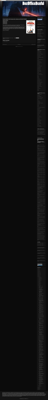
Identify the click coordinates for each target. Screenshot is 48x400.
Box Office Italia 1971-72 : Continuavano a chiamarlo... (40, 205)
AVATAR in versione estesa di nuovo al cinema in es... (41, 345)
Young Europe (38, 88)
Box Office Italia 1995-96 (41, 321)
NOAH (38, 58)
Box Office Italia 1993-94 (41, 335)
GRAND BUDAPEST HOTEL (40, 57)
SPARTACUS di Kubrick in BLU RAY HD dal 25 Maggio (41, 374)
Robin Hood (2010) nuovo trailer (41, 343)
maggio (39, 283)
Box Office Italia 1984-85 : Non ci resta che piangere (40, 187)
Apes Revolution (39, 55)
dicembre (40, 277)
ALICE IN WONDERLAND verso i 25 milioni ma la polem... (41, 323)
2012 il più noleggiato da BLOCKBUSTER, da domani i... (41, 312)
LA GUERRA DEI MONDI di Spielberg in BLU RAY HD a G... (41, 354)
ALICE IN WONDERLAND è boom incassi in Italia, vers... (41, 362)
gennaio (40, 386)
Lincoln (38, 90)
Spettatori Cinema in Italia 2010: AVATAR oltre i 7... (41, 325)
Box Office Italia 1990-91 (41, 338)
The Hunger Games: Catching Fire (41, 107)
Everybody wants (39, 40)
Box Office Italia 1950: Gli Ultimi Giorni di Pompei (40, 233)
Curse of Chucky (39, 111)
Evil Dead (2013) (39, 125)
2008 (38, 388)
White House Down (39, 73)
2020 (38, 268)
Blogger (27, 398)
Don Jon (38, 106)
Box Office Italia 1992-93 (41, 336)
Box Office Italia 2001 (41, 298)
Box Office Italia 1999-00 (41, 315)
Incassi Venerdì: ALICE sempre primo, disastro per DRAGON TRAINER (15, 19)
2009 (38, 387)
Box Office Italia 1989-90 (41, 339)
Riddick (38, 76)
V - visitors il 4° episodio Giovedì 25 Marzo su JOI (41, 327)
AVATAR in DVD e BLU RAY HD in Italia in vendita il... (41, 329)
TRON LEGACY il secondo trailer (40, 356)
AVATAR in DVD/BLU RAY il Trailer (41, 287)
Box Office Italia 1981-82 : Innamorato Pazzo (40, 191)
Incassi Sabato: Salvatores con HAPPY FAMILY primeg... (40, 292)
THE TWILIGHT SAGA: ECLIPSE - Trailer (41, 349)
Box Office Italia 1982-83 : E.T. (40, 190)
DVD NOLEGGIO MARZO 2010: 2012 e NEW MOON (41, 367)
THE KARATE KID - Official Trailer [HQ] (41, 346)
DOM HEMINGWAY (39, 96)
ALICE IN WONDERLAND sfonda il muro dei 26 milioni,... (41, 319)
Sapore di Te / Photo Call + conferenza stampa (40, 30)
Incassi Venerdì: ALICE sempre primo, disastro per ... (41, 294)
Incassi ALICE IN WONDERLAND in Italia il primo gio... (41, 378)
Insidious (38, 124)
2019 (38, 269)
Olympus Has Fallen (39, 86)
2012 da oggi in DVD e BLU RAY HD (41, 304)
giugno (39, 282)
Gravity (38, 72)
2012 (38, 274)
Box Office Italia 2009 (41, 313)
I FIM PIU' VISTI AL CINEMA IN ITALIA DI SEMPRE (40, 24)
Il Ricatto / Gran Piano (39, 98)
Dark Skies (38, 109)
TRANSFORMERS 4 (39, 94)
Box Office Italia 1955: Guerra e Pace (41, 227)
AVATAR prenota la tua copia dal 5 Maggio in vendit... (41, 296)
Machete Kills (38, 108)
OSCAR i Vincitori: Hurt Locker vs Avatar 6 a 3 (41, 359)
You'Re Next (38, 112)
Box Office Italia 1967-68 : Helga (40, 210)
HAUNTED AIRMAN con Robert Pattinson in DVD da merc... (41, 365)
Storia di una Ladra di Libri (40, 97)
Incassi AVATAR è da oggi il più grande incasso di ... (41, 382)
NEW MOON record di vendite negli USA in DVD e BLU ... (41, 306)
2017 (38, 270)
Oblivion (38, 87)
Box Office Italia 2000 (41, 299)
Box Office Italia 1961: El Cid (40, 219)
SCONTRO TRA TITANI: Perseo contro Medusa (41, 303)
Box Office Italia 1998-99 (41, 316)
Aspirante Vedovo (39, 70)
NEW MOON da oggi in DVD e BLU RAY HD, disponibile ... (41, 301)
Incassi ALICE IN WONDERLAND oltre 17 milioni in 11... (41, 334)
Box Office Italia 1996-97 (41, 320)
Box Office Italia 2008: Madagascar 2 (41, 152)
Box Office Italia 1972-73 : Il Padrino (41, 203)
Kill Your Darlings (39, 71)
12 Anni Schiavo (39, 61)
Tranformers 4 (38, 56)
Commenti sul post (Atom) (20, 46)
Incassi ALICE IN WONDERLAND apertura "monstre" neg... (41, 370)
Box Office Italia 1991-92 (41, 337)
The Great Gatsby (39, 123)
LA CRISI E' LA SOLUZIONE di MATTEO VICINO (40, 33)
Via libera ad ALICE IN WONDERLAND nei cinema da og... (41, 380)
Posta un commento (5, 41)
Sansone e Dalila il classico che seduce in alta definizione (40, 132)
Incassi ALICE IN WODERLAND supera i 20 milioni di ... (41, 332)
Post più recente (5, 44)
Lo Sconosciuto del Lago (40, 74)
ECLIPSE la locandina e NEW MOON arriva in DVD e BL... (41, 308)
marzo (39, 285)
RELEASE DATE (39, 34)
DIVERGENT (38, 95)
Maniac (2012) (38, 121)
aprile (39, 284)
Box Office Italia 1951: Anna (40, 232)
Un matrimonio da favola (40, 59)
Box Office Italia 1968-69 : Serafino (41, 209)
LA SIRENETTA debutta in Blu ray (40, 131)
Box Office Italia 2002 (41, 297)
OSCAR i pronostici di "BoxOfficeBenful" (41, 363)
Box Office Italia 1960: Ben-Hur (40, 220)
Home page (19, 44)
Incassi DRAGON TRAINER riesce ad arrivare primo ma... (41, 289)
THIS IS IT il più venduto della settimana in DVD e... (41, 351)
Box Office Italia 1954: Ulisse (40, 228)
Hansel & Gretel (39, 85)
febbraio (40, 385)
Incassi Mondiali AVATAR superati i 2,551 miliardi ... (41, 384)
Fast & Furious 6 (39, 122)
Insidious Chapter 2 (39, 110)
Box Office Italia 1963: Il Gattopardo (41, 216)
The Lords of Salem (39, 126)
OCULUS (38, 60)
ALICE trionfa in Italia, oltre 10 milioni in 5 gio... (41, 358)
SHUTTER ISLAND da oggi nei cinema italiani (41, 372)
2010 (38, 276)
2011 (38, 275)
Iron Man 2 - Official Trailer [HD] (41, 347)
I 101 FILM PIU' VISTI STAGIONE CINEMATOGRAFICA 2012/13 (40, 247)
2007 (38, 389)
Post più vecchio (33, 44)
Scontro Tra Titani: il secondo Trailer (41, 352)
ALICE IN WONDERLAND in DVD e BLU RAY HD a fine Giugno (41, 341)
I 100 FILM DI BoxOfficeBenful (40, 255)
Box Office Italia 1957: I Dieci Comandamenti (40, 224)
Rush (38, 75)
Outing (38, 89)
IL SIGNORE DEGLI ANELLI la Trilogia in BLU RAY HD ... (41, 376)
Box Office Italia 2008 (41, 314)
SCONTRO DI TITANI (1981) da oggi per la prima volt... (41, 310)
